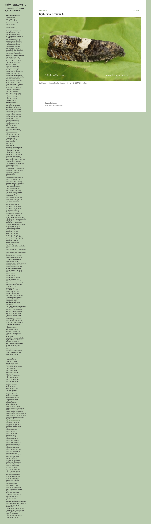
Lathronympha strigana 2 (14, 462)
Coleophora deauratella (13, 79)
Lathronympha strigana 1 (14, 460)
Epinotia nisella (11, 435)
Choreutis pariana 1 (12, 66)
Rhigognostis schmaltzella (14, 295)
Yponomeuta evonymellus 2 (15, 510)
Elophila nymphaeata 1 (13, 115)
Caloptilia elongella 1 (13, 232)
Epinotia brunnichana (13, 428)
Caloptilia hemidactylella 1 (14, 237)
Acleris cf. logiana (11, 361)
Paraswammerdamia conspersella (12, 505)
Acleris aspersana (11, 358)
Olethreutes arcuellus (13, 471)
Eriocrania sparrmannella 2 (15, 183)
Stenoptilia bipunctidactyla (14, 322)
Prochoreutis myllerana (13, 70)
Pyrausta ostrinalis (12, 133)
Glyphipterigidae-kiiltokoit (15, 217)
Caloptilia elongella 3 (13, 235)
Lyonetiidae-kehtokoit (13, 259)
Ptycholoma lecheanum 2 (14, 489)
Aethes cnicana (11, 365)
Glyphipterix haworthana (14, 221)
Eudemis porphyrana (13, 451)
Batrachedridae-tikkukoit (14, 50)
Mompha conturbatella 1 (14, 270)
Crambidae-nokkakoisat (14, 88)
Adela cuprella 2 (11, 19)
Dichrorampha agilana (13, 406)
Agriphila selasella (12, 91)
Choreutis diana (11, 64)
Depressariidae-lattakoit (14, 147)
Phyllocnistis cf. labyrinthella (15, 246)
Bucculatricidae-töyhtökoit (15, 55)
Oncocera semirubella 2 (13, 333)
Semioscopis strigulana (13, 161)
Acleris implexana (12, 354)
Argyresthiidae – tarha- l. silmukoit (14, 36)
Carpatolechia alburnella (14, 192)
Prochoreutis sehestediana (14, 72)
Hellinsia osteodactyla (13, 317)
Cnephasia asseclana (12, 397)
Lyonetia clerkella (12, 261)
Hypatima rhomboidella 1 (14, 206)
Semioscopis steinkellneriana (15, 160)
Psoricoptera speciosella (14, 214)
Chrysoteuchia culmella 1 (14, 108)
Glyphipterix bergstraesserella (16, 219)
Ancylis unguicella (12, 372)
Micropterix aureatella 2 (14, 266)
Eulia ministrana (11, 453)
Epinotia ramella (11, 437)
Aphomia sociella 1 (12, 326)
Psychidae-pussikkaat (13, 302)
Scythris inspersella (12, 342)
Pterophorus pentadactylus (15, 320)
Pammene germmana (13, 476)
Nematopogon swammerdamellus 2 (12, 28)
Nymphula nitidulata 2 (13, 124)
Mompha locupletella (13, 277)
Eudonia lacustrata (12, 118)
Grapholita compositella (14, 455)
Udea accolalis (10, 138)
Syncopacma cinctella (13, 215)
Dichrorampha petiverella (14, 410)
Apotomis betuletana (13, 376)
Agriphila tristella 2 (12, 99)
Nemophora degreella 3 (13, 34)
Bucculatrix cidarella (12, 57)
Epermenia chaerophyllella (14, 170)
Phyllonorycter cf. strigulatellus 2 (16, 253)
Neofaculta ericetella (12, 212)
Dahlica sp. (9, 304)
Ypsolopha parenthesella (14, 515)
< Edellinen (43, 11)
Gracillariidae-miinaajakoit (15, 224)
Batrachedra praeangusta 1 (14, 52)
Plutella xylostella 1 (12, 292)
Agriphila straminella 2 (13, 95)
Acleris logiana (11, 360)
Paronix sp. (9, 244)
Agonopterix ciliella (12, 151)
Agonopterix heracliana (13, 152)
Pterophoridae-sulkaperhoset (16, 306)
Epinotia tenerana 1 (12, 446)
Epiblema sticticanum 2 (13, 426)
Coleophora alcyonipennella (15, 77)
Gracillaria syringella (12, 242)
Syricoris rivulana (12, 496)
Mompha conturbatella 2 (14, 272)
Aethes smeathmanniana (14, 367)
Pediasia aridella (11, 127)
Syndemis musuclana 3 (13, 494)
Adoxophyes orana (12, 363)
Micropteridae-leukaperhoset (16, 263)
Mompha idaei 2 (11, 276)
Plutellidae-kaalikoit (13, 290)
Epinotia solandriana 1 (13, 440)
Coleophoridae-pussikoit (14, 75)
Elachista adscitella (12, 165)
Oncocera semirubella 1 (13, 331)
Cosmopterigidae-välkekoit (15, 84)
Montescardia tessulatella (14, 351)
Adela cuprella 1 (11, 17)
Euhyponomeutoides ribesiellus (16, 503)
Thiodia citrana (11, 498)
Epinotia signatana (12, 439)
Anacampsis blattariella (13, 187)
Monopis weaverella (12, 349)
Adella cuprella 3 (11, 21)
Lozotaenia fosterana (13, 469)
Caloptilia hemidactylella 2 (14, 239)
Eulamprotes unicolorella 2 (14, 199)
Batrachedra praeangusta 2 (14, 54)
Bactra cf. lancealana (12, 379)
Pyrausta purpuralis (12, 134)
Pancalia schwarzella (12, 86)
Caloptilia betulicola (12, 230)
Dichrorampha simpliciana (14, 412)
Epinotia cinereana (12, 430)
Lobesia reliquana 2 (12, 466)
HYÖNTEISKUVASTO (16, 4)
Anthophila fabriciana (13, 63)
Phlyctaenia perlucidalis (13, 131)
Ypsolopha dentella (12, 514)
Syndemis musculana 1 (13, 491)
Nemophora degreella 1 (13, 31)
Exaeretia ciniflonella (13, 156)
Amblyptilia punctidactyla (14, 308)
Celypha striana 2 (11, 394)
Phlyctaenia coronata (13, 129)
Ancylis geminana (11, 370)
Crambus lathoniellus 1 (13, 109)
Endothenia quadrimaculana (15, 417)
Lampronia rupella (12, 301)
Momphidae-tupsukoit (13, 268)
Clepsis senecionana (12, 396)
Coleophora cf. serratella (14, 80)
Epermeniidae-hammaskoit (15, 169)
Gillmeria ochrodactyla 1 (14, 310)
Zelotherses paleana (12, 500)
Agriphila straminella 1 (13, 93)
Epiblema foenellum (12, 422)
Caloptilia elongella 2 (13, 233)
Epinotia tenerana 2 (12, 448)
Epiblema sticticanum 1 (13, 424)
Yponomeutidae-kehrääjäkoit (16, 502)
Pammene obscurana (13, 478)
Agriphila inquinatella (13, 89)
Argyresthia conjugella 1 (14, 41)
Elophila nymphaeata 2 (13, 116)
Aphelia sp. (9, 374)
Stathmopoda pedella (13, 345)
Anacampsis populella (13, 188)
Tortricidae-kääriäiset (13, 352)
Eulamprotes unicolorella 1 (14, 197)
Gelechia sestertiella (12, 205)
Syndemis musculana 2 (13, 493)
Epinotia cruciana (11, 433)
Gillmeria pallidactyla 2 (13, 315)
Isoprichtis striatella (12, 210)
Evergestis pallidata (12, 120)
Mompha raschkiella (12, 279)
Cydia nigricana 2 (11, 403)
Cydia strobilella (11, 404)
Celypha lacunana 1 (12, 383)
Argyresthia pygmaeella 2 (14, 48)
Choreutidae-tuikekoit (13, 61)
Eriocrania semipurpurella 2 (15, 179)
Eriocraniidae (10, 174)
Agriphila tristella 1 (12, 97)
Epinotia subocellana (13, 444)
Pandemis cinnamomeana (14, 482)
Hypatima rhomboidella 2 (14, 208)
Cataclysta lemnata (12, 104)
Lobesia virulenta (11, 467)
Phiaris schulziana (12, 485)
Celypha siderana (11, 390)
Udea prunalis (10, 145)
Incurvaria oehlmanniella (14, 257)
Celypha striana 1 (11, 392)
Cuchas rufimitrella (12, 23)
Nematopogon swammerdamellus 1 (12, 25)
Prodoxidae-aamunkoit (13, 297)
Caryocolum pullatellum (14, 194)
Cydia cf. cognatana (12, 399)
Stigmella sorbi (11, 286)
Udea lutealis (10, 143)
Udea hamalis (10, 142)
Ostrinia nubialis (11, 125)
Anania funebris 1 (11, 100)
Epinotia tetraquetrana (13, 449)
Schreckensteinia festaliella (15, 338)
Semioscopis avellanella (13, 158)
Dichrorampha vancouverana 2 (16, 415)
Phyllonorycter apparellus (14, 248)
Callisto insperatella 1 (13, 226)
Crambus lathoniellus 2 (13, 111)
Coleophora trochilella (13, 82)
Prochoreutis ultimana (13, 73)
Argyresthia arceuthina (13, 39)
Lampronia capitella (12, 299)
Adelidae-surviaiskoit (13, 15)
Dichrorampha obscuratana (15, 408)
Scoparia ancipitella (12, 136)
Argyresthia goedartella (13, 45)
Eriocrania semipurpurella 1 (15, 178)
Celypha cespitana (12, 381)
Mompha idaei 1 (11, 274)
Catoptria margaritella (13, 106)
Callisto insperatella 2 (13, 228)
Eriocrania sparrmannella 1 (15, 181)
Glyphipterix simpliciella (14, 223)
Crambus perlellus (12, 113)
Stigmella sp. (10, 288)
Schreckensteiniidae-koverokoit (13, 335)
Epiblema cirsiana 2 (13, 421)
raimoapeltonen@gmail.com (54, 105)
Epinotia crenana (11, 431)
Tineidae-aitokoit (11, 347)
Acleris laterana (11, 356)
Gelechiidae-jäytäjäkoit (14, 185)
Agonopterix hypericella (14, 154)
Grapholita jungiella (12, 457)
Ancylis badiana (11, 368)
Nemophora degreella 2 (13, 33)
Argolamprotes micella (13, 190)
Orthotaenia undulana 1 (13, 473)
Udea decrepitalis (11, 140)
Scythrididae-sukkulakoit (14, 340)
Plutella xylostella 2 (12, 293)
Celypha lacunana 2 (12, 385)
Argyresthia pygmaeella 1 (14, 46)
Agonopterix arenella (13, 149)
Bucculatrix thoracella (13, 59)
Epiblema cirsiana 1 (12, 419)
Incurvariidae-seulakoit (14, 256)
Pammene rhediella (12, 480)
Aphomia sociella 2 (12, 328)
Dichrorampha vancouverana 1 (16, 413)
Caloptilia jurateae (12, 241)
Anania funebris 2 (11, 102)
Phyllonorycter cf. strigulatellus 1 (16, 250)
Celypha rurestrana (12, 388)
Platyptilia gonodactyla (13, 319)
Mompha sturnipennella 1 (14, 281)
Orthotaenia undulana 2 (13, 475)
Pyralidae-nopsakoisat (13, 324)
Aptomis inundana (12, 377)
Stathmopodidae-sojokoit (14, 343)
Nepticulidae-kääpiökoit (14, 285)
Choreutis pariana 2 (12, 68)
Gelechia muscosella (12, 201)
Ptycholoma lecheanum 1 (14, 487)
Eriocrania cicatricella (13, 176)
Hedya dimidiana (11, 458)
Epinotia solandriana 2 (13, 442)
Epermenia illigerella (13, 172)
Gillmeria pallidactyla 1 (13, 313)
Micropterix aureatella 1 (14, 265)
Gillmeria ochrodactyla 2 (14, 311)
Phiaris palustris (11, 484)
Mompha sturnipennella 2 (14, 283)
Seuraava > (137, 11)
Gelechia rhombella (12, 203)
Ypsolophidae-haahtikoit (14, 512)
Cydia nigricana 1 (11, 401)
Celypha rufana (11, 386)
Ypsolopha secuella (12, 517)
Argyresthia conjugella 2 (14, 43)
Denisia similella (11, 196)
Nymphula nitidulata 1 (13, 122)
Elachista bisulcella (12, 167)
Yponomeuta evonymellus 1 (15, 508)
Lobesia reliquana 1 (12, 464)
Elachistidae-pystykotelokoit (15, 163)
